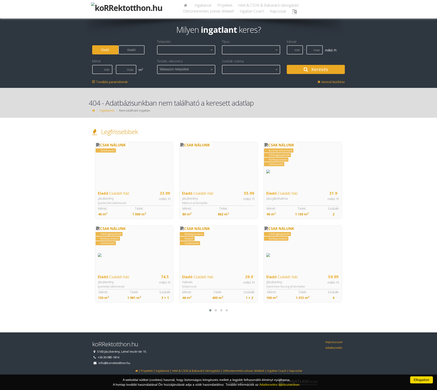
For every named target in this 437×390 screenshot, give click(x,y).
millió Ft (165, 199)
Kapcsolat (278, 11)
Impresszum (334, 342)
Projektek (224, 5)
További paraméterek (111, 82)
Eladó (105, 50)
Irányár (292, 41)
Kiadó (131, 50)
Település (164, 41)
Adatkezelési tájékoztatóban (279, 384)
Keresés (319, 69)
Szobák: (165, 292)
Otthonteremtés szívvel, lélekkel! (208, 11)
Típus (226, 41)
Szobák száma (233, 61)
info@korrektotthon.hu (114, 363)
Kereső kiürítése (332, 82)
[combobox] (186, 49)
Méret (96, 61)
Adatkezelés (334, 348)
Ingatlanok (203, 5)
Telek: (139, 208)
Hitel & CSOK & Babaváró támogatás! (268, 5)
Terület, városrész (170, 61)
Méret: (102, 208)
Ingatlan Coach (252, 11)
